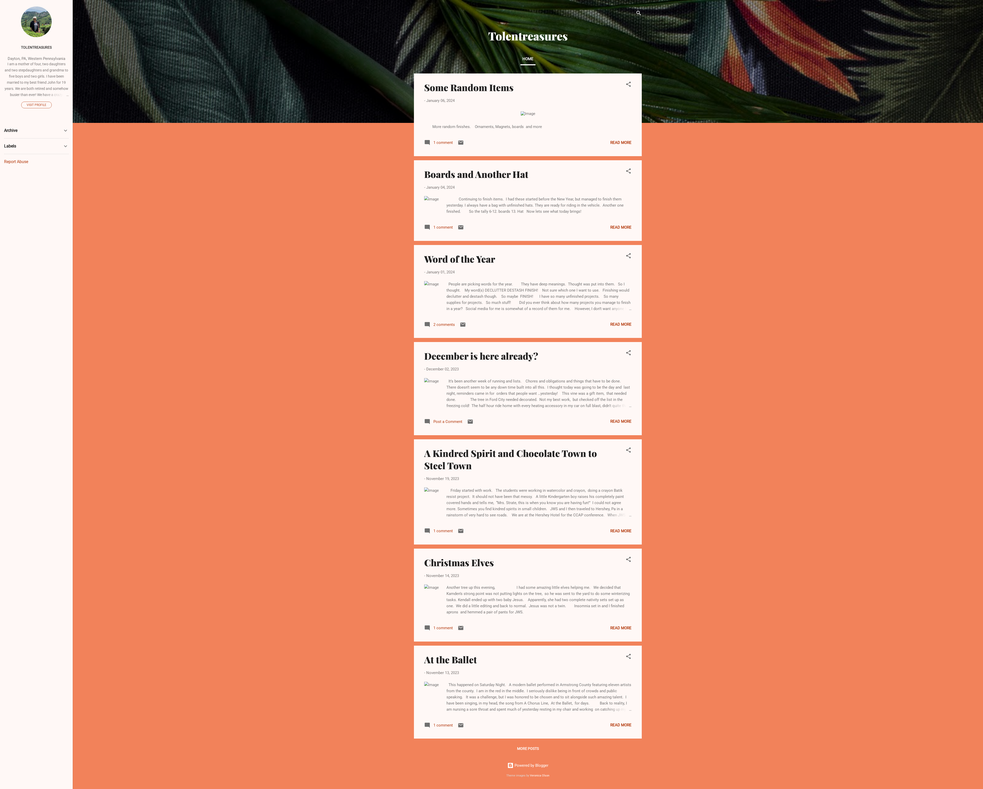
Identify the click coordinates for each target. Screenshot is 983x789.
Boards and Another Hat (476, 174)
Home (527, 59)
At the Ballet (450, 659)
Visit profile (36, 105)
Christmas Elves (459, 562)
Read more (621, 142)
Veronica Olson (539, 775)
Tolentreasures (36, 47)
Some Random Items (469, 87)
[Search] (639, 14)
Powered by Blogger (531, 765)
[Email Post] (461, 144)
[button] (628, 85)
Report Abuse (16, 161)
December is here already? (481, 356)
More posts (528, 749)
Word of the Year (459, 259)
